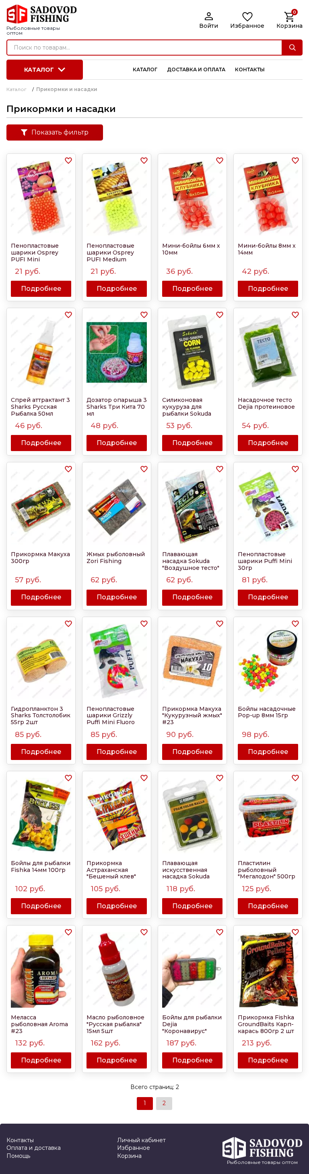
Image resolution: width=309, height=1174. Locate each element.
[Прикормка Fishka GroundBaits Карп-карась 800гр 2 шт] (268, 970)
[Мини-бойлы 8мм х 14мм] (268, 198)
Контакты (20, 1140)
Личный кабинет (141, 1140)
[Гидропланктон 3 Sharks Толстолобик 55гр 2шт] (41, 661)
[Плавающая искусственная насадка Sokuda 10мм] (192, 815)
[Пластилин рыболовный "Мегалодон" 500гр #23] (268, 815)
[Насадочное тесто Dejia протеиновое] (268, 352)
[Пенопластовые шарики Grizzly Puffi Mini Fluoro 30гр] (117, 661)
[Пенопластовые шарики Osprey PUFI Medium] (117, 198)
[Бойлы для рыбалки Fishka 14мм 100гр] (41, 815)
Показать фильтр (60, 132)
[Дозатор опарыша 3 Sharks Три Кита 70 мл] (117, 352)
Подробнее (41, 288)
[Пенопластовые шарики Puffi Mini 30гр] (268, 506)
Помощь (18, 1156)
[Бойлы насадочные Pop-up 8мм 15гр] (268, 661)
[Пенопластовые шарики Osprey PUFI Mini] (41, 198)
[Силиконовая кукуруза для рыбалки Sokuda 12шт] (192, 352)
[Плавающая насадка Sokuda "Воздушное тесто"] (192, 506)
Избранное (133, 1147)
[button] (68, 161)
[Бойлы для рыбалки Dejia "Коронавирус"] (192, 970)
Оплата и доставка (33, 1147)
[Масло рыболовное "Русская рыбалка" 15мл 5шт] (117, 970)
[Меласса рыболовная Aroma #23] (41, 970)
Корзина (129, 1156)
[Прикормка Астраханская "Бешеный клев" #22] (117, 815)
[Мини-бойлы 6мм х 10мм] (192, 198)
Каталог (39, 69)
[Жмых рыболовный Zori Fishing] (117, 506)
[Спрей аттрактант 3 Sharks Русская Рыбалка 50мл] (41, 352)
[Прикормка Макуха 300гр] (41, 506)
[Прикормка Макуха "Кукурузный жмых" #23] (192, 661)
